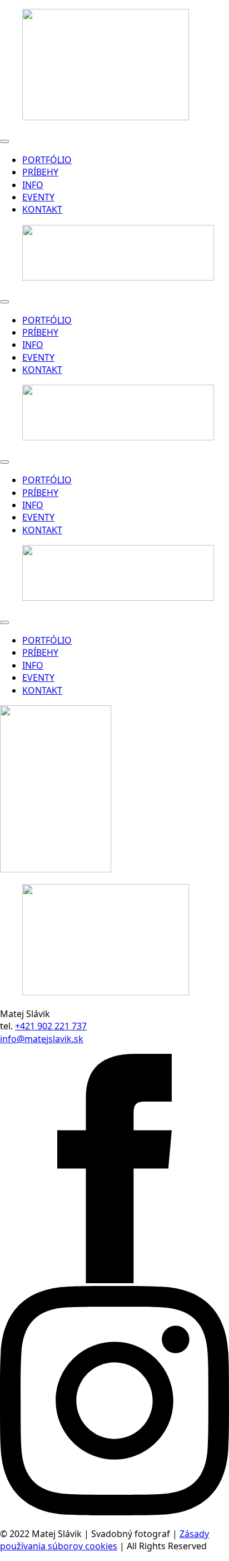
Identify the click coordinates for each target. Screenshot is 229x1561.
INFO (32, 185)
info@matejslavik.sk (41, 1039)
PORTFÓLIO (47, 160)
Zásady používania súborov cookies (104, 1540)
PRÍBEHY (40, 172)
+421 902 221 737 (51, 1026)
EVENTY (38, 197)
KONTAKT (42, 209)
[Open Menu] (4, 141)
